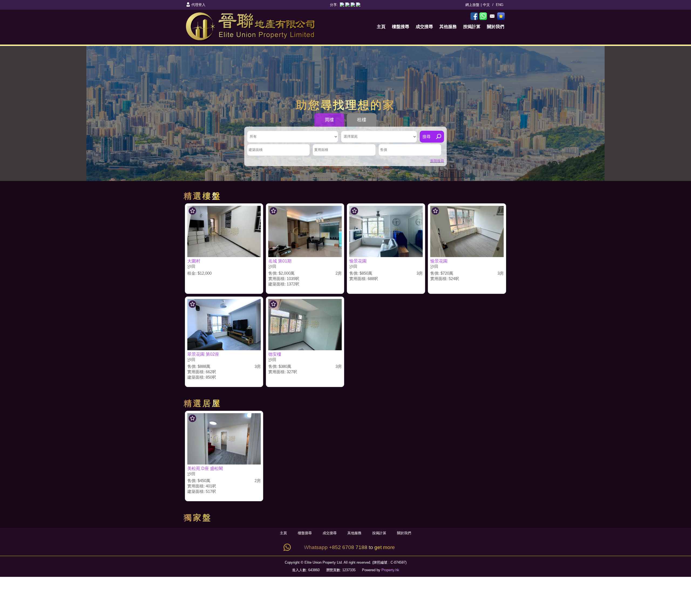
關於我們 (495, 26)
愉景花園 (358, 261)
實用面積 (321, 150)
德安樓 (274, 354)
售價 (383, 150)
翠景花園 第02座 (203, 354)
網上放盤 (472, 5)
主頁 (381, 26)
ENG (499, 5)
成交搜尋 (424, 26)
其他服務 (448, 26)
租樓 (361, 119)
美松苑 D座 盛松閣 (205, 468)
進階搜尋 (437, 161)
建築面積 (256, 150)
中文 (486, 5)
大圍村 (193, 261)
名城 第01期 (280, 261)
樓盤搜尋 (400, 26)
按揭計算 (471, 26)
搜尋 (426, 136)
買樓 (329, 119)
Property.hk (390, 570)
